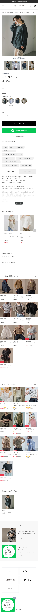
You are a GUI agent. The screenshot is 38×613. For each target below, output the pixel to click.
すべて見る (33, 276)
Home (3, 12)
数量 (3, 112)
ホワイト (11, 100)
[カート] (35, 6)
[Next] (36, 66)
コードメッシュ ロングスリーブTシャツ (22, 454)
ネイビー (17, 100)
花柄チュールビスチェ (31, 405)
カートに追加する (19, 123)
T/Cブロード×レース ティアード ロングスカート (11, 342)
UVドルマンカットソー (29, 12)
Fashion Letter (10, 12)
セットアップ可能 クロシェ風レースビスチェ (10, 454)
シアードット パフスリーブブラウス (8, 366)
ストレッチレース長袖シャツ (19, 297)
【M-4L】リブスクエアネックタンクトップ (22, 405)
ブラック (4, 100)
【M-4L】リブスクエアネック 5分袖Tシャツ (10, 429)
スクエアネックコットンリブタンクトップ (10, 405)
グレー (24, 100)
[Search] (31, 6)
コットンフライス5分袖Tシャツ (7, 478)
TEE (20, 12)
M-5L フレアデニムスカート (6, 297)
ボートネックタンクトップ (19, 429)
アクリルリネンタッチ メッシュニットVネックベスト (25, 342)
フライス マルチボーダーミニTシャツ (9, 320)
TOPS (16, 12)
